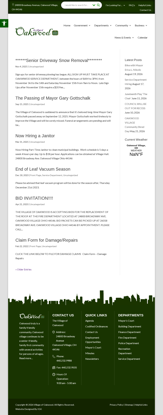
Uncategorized (36, 66)
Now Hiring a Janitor (35, 135)
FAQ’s (132, 5)
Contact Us (145, 10)
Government (81, 25)
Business (139, 25)
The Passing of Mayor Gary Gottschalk (52, 98)
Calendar (143, 37)
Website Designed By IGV (28, 409)
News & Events (123, 37)
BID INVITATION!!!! (34, 198)
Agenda (89, 320)
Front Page (35, 175)
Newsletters (92, 358)
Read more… (26, 358)
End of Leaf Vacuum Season (42, 169)
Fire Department (127, 337)
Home (67, 25)
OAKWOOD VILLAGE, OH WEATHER (136, 150)
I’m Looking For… (114, 5)
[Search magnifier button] (98, 5)
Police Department (128, 343)
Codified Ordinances (96, 326)
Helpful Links (144, 5)
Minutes (89, 353)
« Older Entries (23, 269)
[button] (4, 23)
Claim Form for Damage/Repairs (46, 240)
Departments (101, 25)
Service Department (52, 175)
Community (121, 25)
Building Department (129, 326)
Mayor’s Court (93, 347)
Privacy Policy (116, 404)
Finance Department (129, 331)
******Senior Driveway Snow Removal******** (58, 60)
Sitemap (129, 404)
